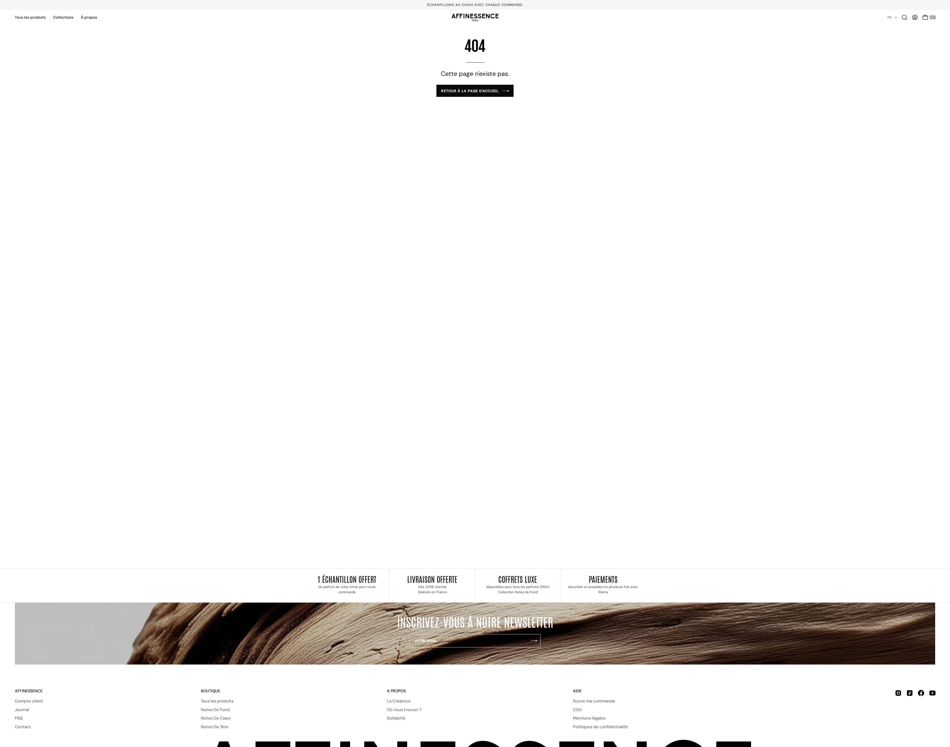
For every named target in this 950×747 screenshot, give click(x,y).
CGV (577, 709)
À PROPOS (396, 691)
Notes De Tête (214, 726)
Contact (23, 726)
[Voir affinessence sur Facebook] (921, 714)
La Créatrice (399, 701)
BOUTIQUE (210, 691)
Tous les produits (217, 701)
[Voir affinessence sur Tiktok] (909, 714)
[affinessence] (475, 17)
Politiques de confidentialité (600, 726)
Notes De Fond (215, 709)
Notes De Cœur (216, 718)
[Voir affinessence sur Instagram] (898, 714)
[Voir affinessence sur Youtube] (932, 714)
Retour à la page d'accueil (470, 91)
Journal (22, 709)
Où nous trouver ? (404, 709)
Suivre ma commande (594, 701)
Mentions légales (589, 718)
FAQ (19, 718)
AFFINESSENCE (29, 691)
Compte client (29, 701)
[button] (904, 17)
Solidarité (396, 718)
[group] (475, 5)
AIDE (577, 691)
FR (890, 17)
